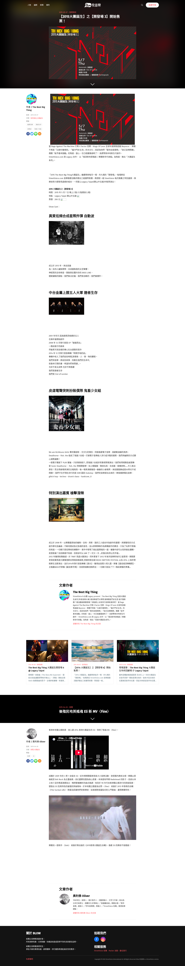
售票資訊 (72, 12)
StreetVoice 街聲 (100, 951)
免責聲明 (29, 959)
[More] (39, 133)
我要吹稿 (152, 5)
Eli (33, 756)
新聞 (41, 5)
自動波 (29, 129)
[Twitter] (32, 133)
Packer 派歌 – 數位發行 (118, 951)
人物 (29, 5)
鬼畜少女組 (37, 129)
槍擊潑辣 (30, 124)
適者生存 (38, 124)
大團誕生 (40, 118)
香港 (28, 756)
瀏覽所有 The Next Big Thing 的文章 (87, 624)
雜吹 (48, 5)
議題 (35, 5)
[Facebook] (28, 133)
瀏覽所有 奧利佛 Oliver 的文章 (84, 913)
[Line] (35, 133)
